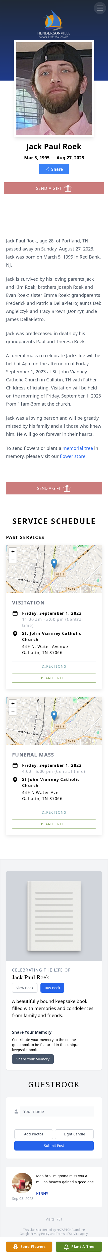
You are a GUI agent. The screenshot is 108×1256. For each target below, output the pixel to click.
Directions (54, 666)
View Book (24, 987)
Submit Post (54, 1145)
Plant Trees (54, 677)
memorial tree (78, 448)
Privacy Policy (39, 1234)
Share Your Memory (32, 1059)
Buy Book (52, 987)
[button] (54, 564)
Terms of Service (67, 1234)
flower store (72, 456)
